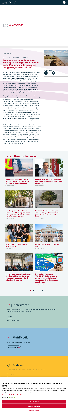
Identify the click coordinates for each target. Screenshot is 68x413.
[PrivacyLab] (11, 397)
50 (42, 290)
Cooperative (24, 57)
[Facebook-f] (3, 2)
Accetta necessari (34, 406)
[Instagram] (14, 2)
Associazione (16, 57)
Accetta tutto (34, 401)
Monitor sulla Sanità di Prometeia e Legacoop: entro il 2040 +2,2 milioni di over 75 (49, 181)
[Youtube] (10, 2)
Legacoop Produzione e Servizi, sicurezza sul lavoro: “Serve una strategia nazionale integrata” (17, 181)
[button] (42, 25)
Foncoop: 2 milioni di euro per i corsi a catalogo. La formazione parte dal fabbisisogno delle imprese (47, 214)
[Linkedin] (6, 2)
